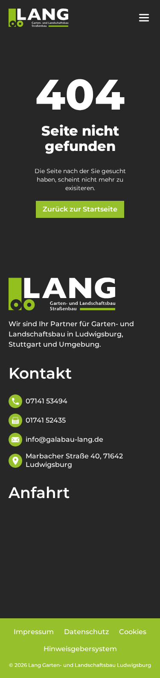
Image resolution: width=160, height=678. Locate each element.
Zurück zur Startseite (80, 209)
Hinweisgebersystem (80, 649)
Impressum (34, 632)
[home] (38, 18)
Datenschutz (86, 632)
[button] (148, 17)
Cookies (132, 632)
